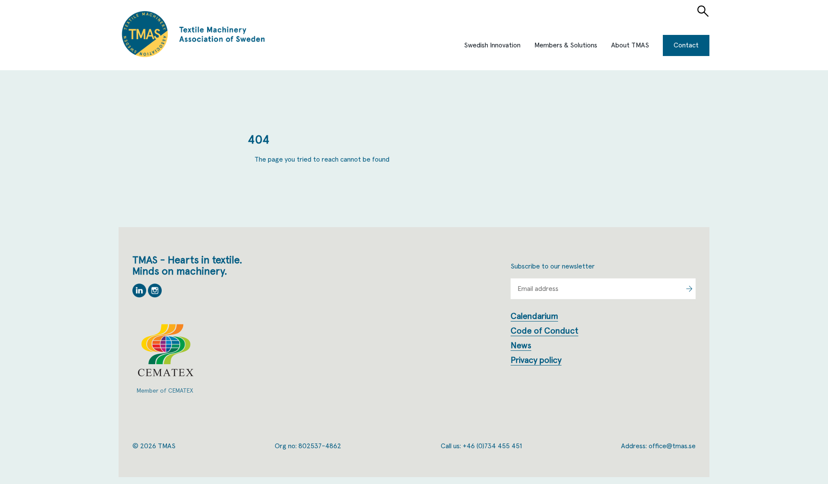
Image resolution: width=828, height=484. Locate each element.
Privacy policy (536, 360)
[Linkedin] (140, 295)
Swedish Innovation (492, 45)
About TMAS (630, 45)
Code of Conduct (544, 331)
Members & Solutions (565, 45)
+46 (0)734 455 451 (492, 446)
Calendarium (534, 316)
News (521, 345)
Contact (686, 45)
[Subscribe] (689, 288)
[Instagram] (155, 295)
